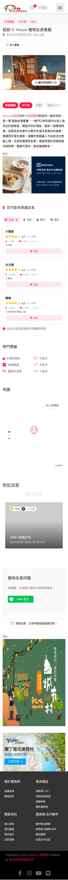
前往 (35, 251)
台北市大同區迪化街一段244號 (25, 34)
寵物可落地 (15, 371)
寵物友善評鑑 (55, 105)
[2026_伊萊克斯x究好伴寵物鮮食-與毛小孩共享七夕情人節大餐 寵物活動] (34, 174)
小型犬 (43, 371)
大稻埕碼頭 (32, 116)
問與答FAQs (42, 791)
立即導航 (54, 405)
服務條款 (41, 801)
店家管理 (9, 839)
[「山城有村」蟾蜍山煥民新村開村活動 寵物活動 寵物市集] (34, 682)
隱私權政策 (42, 806)
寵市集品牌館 (43, 823)
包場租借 (13, 365)
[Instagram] (29, 873)
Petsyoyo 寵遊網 (38, 855)
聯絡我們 (9, 796)
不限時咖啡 (13, 358)
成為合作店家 (43, 839)
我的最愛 (9, 829)
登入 (44, 7)
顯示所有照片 (45, 82)
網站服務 (41, 834)
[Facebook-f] (20, 873)
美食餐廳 (9, 21)
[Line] (48, 873)
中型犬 (43, 358)
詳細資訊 (10, 105)
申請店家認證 (43, 796)
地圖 (38, 105)
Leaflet (58, 465)
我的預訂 (9, 834)
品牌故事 (9, 791)
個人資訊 (9, 823)
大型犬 (43, 365)
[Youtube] (38, 873)
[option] (34, 525)
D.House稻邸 (11, 116)
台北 (33, 21)
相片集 (26, 105)
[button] (9, 432)
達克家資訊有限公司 (21, 859)
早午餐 (22, 21)
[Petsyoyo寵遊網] (16, 8)
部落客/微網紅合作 (46, 829)
